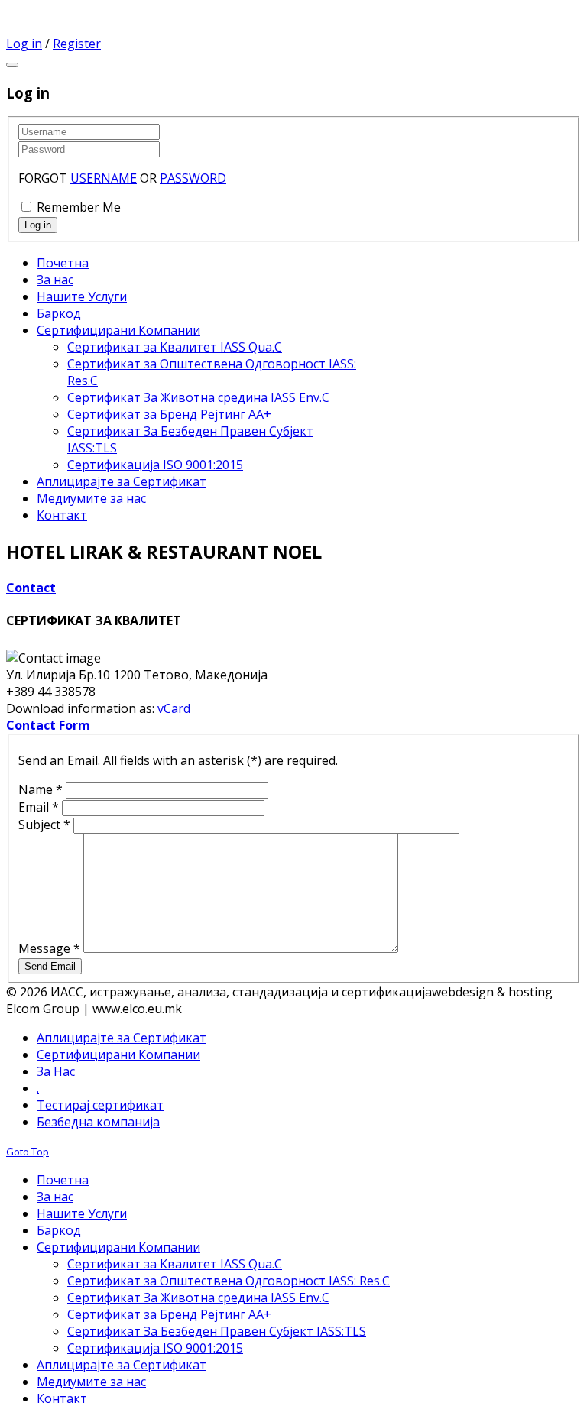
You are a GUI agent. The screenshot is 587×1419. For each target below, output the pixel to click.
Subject (44, 824)
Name (40, 789)
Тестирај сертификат (100, 1105)
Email (38, 807)
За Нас (56, 1071)
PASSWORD (193, 178)
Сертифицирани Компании (118, 1054)
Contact (31, 587)
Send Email (50, 966)
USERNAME (103, 178)
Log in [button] (24, 43)
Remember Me (79, 207)
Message (49, 948)
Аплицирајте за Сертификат (121, 1037)
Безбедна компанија (98, 1121)
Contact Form (48, 725)
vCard (173, 708)
